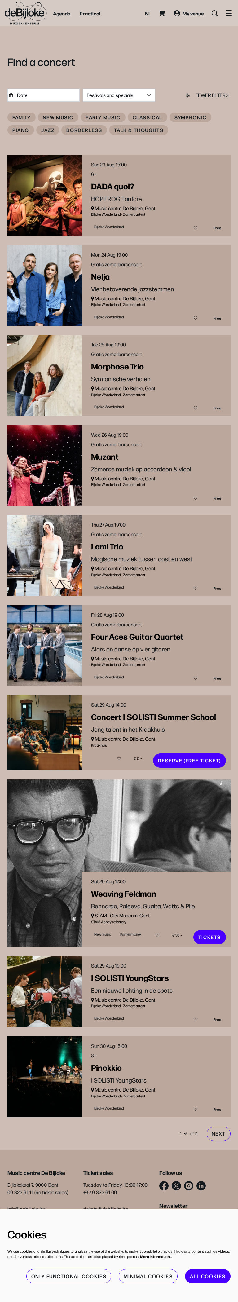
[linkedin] (201, 1185)
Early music (103, 117)
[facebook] (164, 1185)
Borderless (84, 130)
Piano (20, 130)
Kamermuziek (131, 934)
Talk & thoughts (138, 130)
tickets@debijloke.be (105, 1209)
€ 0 (137, 759)
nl (148, 13)
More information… (156, 1256)
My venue (193, 13)
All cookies (208, 1276)
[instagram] (188, 1185)
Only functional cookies (69, 1276)
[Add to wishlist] (195, 227)
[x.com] (176, 1185)
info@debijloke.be (26, 1209)
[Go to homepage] (26, 13)
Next (219, 1133)
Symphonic (190, 117)
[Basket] (162, 13)
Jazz (47, 130)
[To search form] (214, 13)
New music (58, 117)
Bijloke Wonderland (109, 226)
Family (21, 117)
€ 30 (176, 935)
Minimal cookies (148, 1276)
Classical (147, 117)
